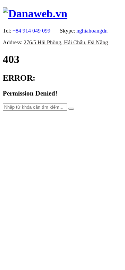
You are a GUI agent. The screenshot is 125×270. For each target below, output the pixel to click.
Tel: (26, 31)
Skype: (84, 31)
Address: (55, 42)
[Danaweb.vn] (35, 13)
